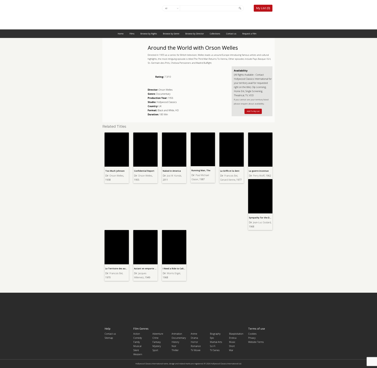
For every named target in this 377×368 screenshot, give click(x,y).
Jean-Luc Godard (262, 222)
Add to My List (253, 111)
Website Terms (256, 342)
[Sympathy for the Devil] (260, 196)
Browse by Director (194, 33)
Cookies (252, 333)
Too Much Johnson (115, 170)
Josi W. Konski (174, 175)
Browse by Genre (171, 33)
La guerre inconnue (259, 170)
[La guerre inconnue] (260, 150)
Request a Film (249, 33)
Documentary (163, 93)
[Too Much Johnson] (117, 150)
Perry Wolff (259, 175)
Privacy (252, 337)
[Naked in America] (174, 150)
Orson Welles (166, 89)
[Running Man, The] (203, 149)
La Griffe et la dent (229, 170)
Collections (215, 33)
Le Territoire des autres (117, 268)
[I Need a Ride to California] (174, 247)
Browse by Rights (148, 33)
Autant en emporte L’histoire (149, 268)
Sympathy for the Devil (261, 217)
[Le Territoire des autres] (117, 247)
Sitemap (109, 337)
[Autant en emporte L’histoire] (145, 247)
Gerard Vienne (227, 179)
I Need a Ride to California (176, 268)
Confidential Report (144, 170)
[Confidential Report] (145, 150)
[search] (240, 8)
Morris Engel (173, 273)
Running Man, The (200, 170)
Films (131, 33)
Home (121, 33)
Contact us (231, 33)
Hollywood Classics (167, 102)
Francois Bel (230, 175)
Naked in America (172, 170)
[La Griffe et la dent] (231, 150)
